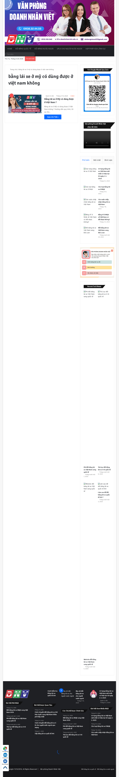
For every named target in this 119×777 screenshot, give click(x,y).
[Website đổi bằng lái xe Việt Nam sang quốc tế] (90, 570)
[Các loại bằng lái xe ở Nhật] (90, 190)
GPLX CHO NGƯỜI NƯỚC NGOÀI (69, 49)
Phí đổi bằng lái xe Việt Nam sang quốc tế (90, 469)
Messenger (5, 764)
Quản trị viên (50, 96)
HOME (9, 49)
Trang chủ (13, 69)
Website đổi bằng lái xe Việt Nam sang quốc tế (90, 661)
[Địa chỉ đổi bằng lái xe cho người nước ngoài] (67, 694)
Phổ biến (85, 160)
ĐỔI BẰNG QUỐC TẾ (23, 49)
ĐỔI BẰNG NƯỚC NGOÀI (44, 49)
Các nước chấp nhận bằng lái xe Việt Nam (104, 202)
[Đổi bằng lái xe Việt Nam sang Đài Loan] (90, 231)
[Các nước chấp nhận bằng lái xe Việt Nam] (90, 202)
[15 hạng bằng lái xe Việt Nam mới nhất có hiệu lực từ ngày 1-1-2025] (90, 172)
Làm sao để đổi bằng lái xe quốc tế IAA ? (104, 494)
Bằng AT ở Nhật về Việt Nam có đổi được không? (104, 217)
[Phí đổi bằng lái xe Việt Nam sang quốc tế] (90, 377)
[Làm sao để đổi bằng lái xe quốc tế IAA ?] (104, 486)
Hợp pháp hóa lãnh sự (95, 49)
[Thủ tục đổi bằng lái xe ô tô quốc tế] (104, 377)
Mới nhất (97, 160)
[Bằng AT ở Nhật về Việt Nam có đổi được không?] (90, 218)
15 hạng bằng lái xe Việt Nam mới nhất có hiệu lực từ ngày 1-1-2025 (104, 174)
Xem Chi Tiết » (52, 117)
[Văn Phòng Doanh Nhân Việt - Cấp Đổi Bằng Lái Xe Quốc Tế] (59, 22)
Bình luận (108, 160)
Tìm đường (5, 751)
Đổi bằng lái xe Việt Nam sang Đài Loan (103, 230)
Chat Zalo (5, 758)
